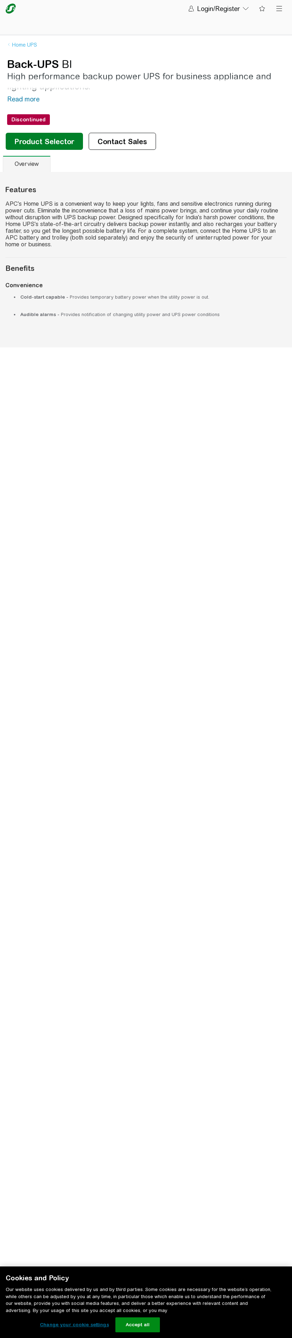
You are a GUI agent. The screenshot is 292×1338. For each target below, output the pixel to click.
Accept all (138, 1324)
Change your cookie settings (74, 1324)
